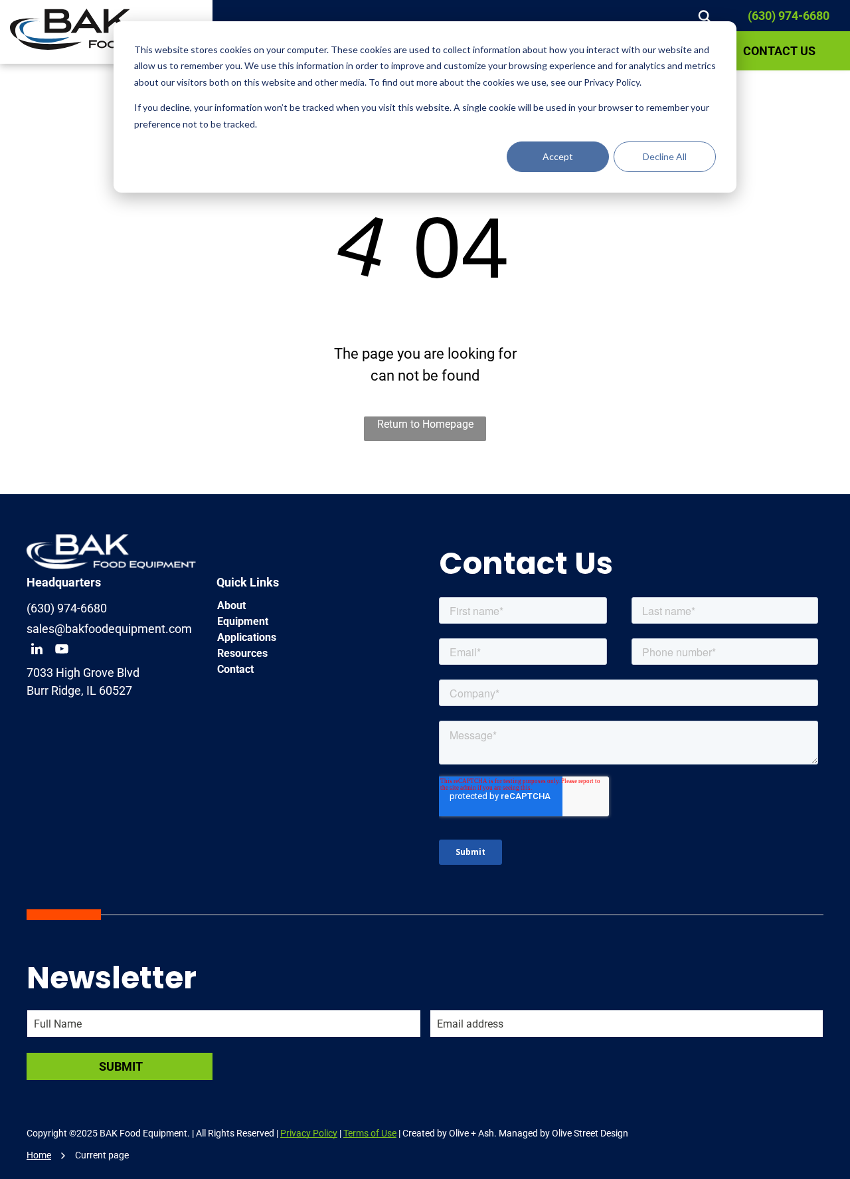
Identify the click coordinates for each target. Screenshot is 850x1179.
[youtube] (62, 650)
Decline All (665, 156)
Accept (558, 156)
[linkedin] (36, 650)
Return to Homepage (425, 424)
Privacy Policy (308, 1133)
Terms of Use (369, 1133)
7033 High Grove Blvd (83, 673)
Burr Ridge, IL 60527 (79, 690)
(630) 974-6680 (788, 16)
